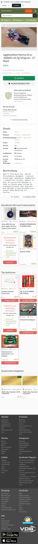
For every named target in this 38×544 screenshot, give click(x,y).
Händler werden (24, 495)
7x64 (3, 466)
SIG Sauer (4, 443)
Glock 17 (21, 424)
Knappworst (5, 422)
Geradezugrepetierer (25, 451)
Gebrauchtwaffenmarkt (8, 510)
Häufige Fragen (6, 529)
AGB (2, 519)
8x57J (3, 468)
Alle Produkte (5, 497)
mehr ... (3, 432)
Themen (3, 503)
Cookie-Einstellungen (7, 525)
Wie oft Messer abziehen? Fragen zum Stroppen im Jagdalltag (27, 462)
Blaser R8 (22, 420)
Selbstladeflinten (24, 445)
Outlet (3, 505)
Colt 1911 (22, 428)
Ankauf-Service (23, 501)
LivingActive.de (6, 424)
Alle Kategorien (6, 495)
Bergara (3, 451)
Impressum (4, 527)
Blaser (3, 445)
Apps (20, 507)
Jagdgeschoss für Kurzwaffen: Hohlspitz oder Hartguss (27, 468)
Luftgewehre (23, 447)
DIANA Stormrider (24, 430)
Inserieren (29, 11)
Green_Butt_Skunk (9, 110)
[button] (35, 11)
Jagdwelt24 (4, 420)
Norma (16, 132)
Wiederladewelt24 (7, 430)
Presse (21, 510)
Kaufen (20, 78)
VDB (2, 428)
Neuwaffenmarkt (6, 507)
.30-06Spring (5, 462)
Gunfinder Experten (25, 499)
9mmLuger (4, 470)
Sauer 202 (22, 422)
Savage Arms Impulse (25, 432)
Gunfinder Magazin (25, 503)
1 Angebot (6, 113)
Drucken (16, 197)
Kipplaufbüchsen (24, 443)
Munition (17, 135)
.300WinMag (5, 464)
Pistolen (21, 449)
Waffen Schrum (5, 426)
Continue (16, 5)
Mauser (3, 441)
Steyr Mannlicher (6, 447)
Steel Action (5, 449)
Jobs (20, 505)
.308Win (17, 142)
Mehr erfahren (18, 101)
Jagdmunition (26, 135)
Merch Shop (22, 512)
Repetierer (22, 441)
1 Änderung (18, 163)
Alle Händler (5, 499)
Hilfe (20, 493)
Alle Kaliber (4, 501)
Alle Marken (5, 493)
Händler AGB (5, 521)
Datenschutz (5, 523)
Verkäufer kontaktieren (19, 120)
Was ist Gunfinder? (24, 497)
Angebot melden (30, 197)
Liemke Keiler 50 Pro (25, 426)
